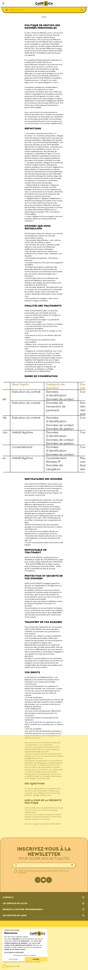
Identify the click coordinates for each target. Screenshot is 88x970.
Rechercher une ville (17, 10)
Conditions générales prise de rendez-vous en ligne (21, 962)
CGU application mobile (11, 966)
